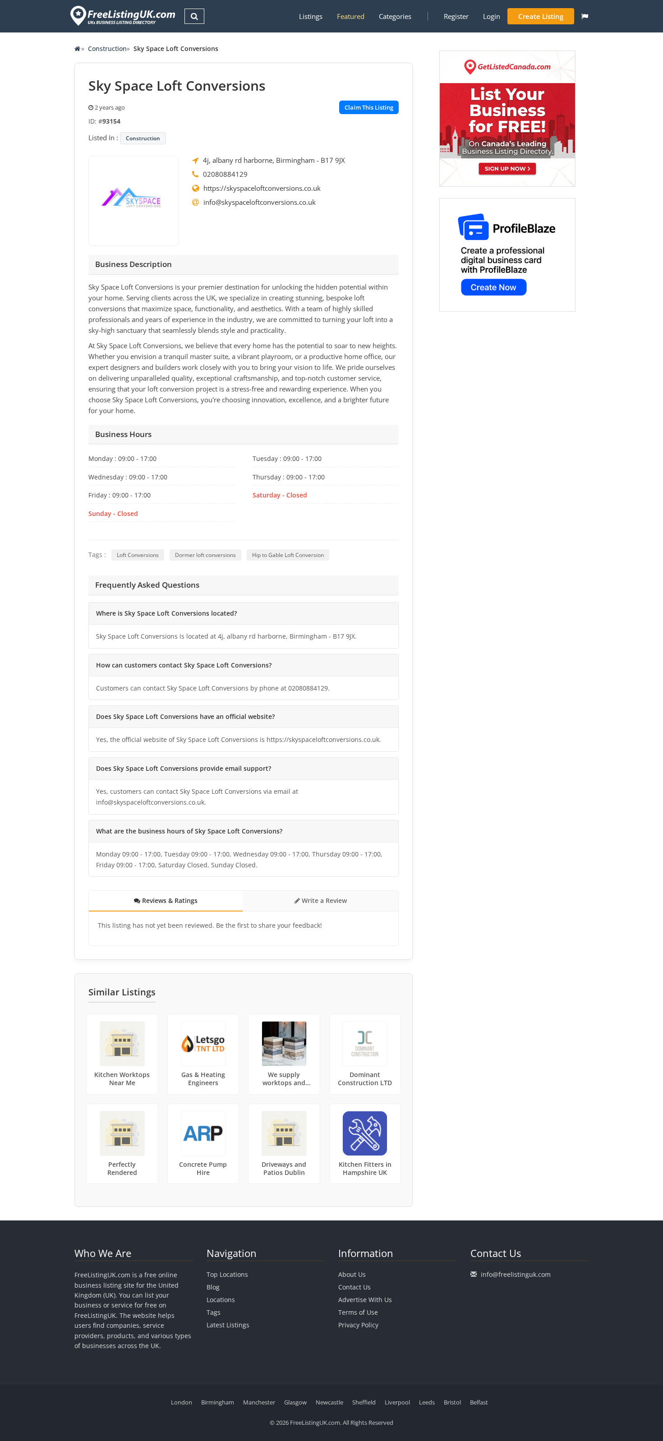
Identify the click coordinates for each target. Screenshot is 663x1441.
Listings (310, 16)
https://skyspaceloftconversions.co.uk (262, 188)
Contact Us (354, 1287)
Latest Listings (228, 1325)
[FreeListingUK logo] (121, 15)
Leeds (427, 1402)
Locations (221, 1299)
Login (491, 16)
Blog (213, 1287)
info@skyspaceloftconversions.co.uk (259, 202)
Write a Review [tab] (323, 900)
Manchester (259, 1402)
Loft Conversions (138, 555)
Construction (107, 48)
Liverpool (397, 1402)
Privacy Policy (358, 1325)
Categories (395, 16)
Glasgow (295, 1402)
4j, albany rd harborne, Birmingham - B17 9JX (274, 160)
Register (456, 16)
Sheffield (364, 1402)
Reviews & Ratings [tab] (169, 900)
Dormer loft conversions (205, 555)
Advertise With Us (365, 1299)
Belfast (479, 1402)
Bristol (452, 1402)
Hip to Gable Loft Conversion (288, 555)
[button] (584, 16)
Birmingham (217, 1402)
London (181, 1402)
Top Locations (227, 1274)
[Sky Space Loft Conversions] (133, 199)
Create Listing (540, 16)
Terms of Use (358, 1312)
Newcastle (329, 1402)
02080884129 (225, 174)
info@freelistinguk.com (516, 1274)
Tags (214, 1312)
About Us (352, 1274)
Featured (350, 16)
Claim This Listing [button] (369, 107)
